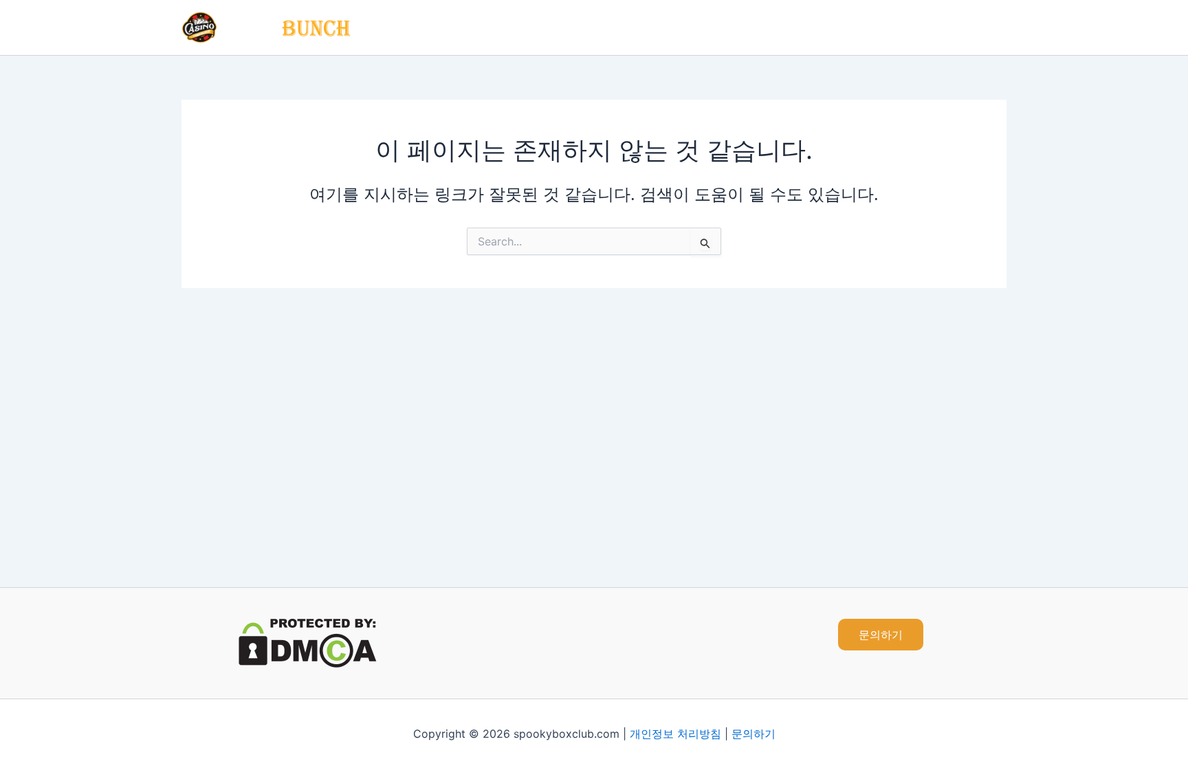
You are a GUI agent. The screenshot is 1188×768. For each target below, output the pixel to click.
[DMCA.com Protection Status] (308, 642)
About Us (890, 27)
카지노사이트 (646, 27)
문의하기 (754, 733)
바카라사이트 (734, 27)
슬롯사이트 (816, 27)
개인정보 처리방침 (675, 733)
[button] (880, 634)
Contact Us (966, 27)
